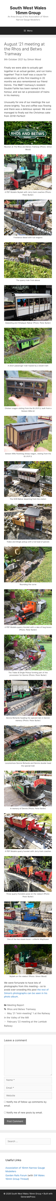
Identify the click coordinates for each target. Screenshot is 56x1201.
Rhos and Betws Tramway (21, 1009)
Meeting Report (15, 1005)
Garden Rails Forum (16, 1175)
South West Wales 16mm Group (28, 10)
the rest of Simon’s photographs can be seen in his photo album (26, 993)
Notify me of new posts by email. (25, 1112)
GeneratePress (28, 1196)
